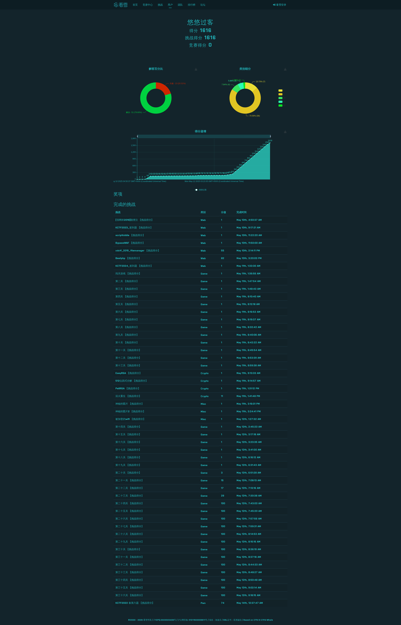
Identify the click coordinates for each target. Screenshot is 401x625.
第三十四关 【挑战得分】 (129, 580)
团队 (180, 5)
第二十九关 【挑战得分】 (129, 541)
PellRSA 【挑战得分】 (127, 388)
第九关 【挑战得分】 (127, 335)
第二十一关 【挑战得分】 (129, 480)
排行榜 (191, 5)
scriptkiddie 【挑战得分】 (130, 235)
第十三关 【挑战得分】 (128, 365)
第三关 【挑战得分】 (127, 289)
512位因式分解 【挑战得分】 (131, 381)
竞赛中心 (148, 5)
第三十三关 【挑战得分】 (129, 572)
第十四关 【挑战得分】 (128, 427)
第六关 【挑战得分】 (127, 312)
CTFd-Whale (267, 620)
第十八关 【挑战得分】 (128, 457)
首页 (135, 5)
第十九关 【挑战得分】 (128, 465)
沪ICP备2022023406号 (164, 620)
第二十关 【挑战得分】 (128, 472)
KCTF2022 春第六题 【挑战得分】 (134, 603)
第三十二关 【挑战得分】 (129, 564)
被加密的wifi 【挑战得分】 (130, 419)
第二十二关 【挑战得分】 (129, 488)
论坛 (202, 5)
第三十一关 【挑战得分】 (129, 557)
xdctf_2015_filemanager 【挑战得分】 (137, 250)
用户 (170, 5)
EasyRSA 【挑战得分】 (128, 373)
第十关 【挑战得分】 (127, 342)
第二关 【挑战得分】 (127, 281)
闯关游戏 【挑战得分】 (128, 273)
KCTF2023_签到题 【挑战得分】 (134, 227)
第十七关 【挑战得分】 (128, 450)
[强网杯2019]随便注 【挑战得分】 (134, 220)
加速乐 (218, 620)
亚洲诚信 (237, 620)
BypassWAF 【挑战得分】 (130, 243)
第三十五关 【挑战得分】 (129, 587)
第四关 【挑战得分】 (127, 296)
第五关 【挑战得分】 (127, 304)
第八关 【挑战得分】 (127, 327)
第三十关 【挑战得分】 (128, 549)
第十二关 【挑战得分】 (128, 358)
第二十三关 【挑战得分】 (129, 495)
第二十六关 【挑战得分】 (129, 518)
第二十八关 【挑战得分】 (129, 534)
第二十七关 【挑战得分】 (129, 526)
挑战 (160, 5)
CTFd (256, 620)
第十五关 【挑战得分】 (128, 434)
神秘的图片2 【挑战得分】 (130, 411)
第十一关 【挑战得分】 (128, 350)
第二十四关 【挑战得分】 (129, 503)
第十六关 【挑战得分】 (128, 442)
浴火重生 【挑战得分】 (128, 396)
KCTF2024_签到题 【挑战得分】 (134, 266)
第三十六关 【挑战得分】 (129, 595)
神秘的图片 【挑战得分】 (129, 404)
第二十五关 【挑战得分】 (129, 511)
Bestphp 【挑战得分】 (128, 258)
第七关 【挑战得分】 (127, 319)
